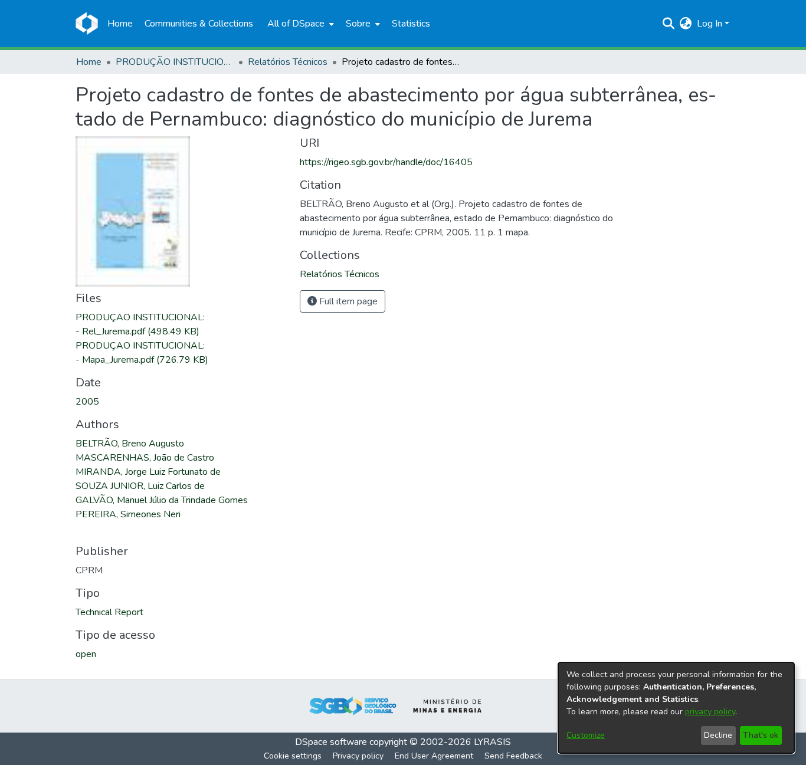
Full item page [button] (347, 301)
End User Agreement (434, 755)
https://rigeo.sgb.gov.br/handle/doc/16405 (386, 162)
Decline (718, 735)
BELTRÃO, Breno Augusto (130, 443)
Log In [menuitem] (709, 23)
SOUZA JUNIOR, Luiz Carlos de (140, 486)
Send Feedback (513, 755)
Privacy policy (358, 755)
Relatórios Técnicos (287, 61)
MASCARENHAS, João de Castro (145, 457)
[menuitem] (299, 23)
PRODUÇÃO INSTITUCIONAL (175, 61)
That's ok (760, 735)
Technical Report (109, 612)
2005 (87, 401)
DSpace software (331, 742)
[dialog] (676, 707)
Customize (585, 735)
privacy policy (710, 711)
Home (88, 61)
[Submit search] (668, 24)
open (86, 654)
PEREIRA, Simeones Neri (128, 514)
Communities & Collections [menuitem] (199, 23)
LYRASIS (492, 742)
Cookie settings (293, 755)
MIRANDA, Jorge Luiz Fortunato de (148, 471)
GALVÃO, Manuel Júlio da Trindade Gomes (162, 500)
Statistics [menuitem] (411, 23)
